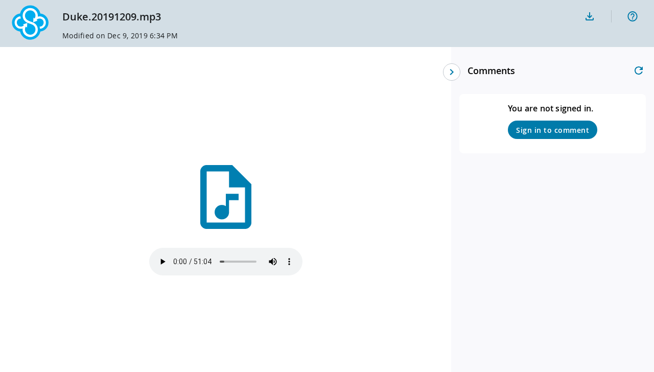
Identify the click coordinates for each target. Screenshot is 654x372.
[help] (632, 16)
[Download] (589, 16)
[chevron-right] (451, 72)
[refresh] (638, 70)
